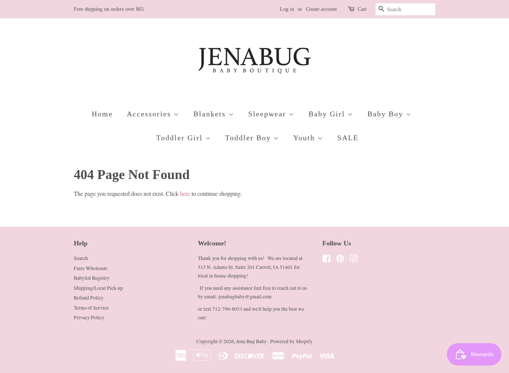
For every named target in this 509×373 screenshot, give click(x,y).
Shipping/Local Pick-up (98, 288)
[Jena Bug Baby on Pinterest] (340, 260)
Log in (287, 9)
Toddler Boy (249, 138)
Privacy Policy (89, 317)
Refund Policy (89, 297)
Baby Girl (328, 114)
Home (102, 114)
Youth (305, 138)
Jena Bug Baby (252, 341)
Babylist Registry (92, 278)
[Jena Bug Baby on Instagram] (354, 260)
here (185, 193)
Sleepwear (268, 114)
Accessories (150, 114)
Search (81, 258)
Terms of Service (91, 307)
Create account (321, 9)
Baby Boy (386, 114)
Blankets (210, 114)
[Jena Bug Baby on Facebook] (326, 260)
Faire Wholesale (90, 268)
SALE (347, 138)
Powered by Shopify (291, 341)
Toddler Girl (180, 138)
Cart (362, 9)
